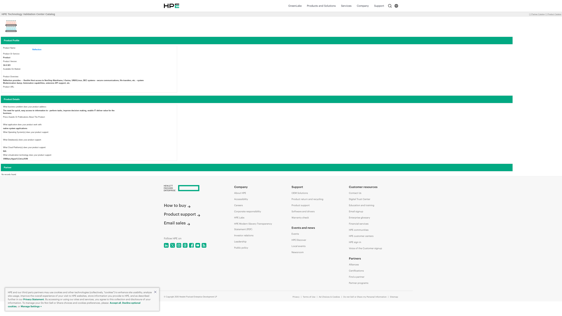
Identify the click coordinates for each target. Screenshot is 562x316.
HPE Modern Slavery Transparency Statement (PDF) (253, 226)
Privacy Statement (33, 299)
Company (363, 5)
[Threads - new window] (185, 245)
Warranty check (300, 217)
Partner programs (358, 282)
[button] (155, 292)
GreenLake (295, 5)
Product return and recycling (307, 199)
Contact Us (355, 193)
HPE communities (359, 229)
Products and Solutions (321, 5)
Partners (355, 258)
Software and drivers (303, 211)
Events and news (303, 228)
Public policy (241, 247)
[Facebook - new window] (191, 245)
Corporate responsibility (247, 211)
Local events (299, 246)
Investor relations (243, 235)
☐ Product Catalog (553, 14)
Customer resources (363, 187)
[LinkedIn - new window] (166, 245)
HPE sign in (355, 242)
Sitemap (394, 297)
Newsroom (298, 252)
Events (295, 233)
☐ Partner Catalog (537, 14)
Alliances (354, 264)
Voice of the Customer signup (365, 248)
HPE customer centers (361, 236)
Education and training (361, 205)
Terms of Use (309, 297)
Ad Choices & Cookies (329, 297)
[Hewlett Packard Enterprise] (171, 5)
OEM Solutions (300, 193)
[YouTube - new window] (197, 245)
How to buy (175, 205)
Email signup (356, 211)
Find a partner (356, 276)
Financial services (359, 223)
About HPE (240, 193)
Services (346, 5)
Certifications (356, 270)
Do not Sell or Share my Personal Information (365, 297)
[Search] (390, 5)
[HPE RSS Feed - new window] (204, 245)
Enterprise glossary (359, 217)
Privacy (296, 297)
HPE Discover (299, 239)
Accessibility (241, 199)
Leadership (240, 241)
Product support (180, 214)
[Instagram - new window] (179, 245)
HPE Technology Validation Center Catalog (28, 14)
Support (379, 5)
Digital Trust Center (359, 199)
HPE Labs (239, 217)
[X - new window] (172, 245)
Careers (238, 205)
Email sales (175, 223)
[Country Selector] (396, 5)
